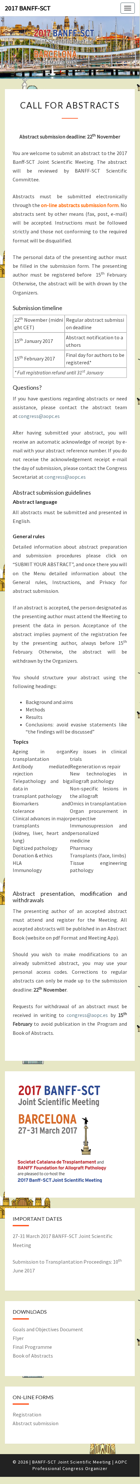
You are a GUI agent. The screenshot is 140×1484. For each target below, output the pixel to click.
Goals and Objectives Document (48, 1329)
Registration (27, 1414)
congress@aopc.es (39, 416)
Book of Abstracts (33, 1355)
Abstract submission (35, 1423)
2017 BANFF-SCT (28, 8)
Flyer (18, 1338)
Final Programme (32, 1347)
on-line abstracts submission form (80, 205)
